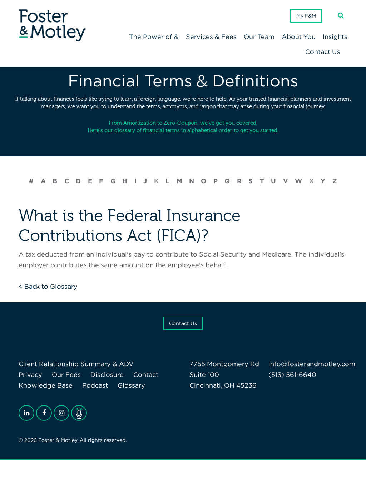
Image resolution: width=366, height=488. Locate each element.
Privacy (30, 374)
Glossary (131, 385)
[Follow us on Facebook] (44, 413)
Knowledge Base (46, 385)
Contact (145, 374)
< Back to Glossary (48, 286)
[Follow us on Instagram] (61, 413)
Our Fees (66, 374)
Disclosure (107, 374)
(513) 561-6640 (292, 374)
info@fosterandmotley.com (311, 364)
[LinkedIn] (26, 413)
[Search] (340, 15)
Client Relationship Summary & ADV (76, 364)
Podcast (95, 385)
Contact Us (183, 323)
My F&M (306, 16)
